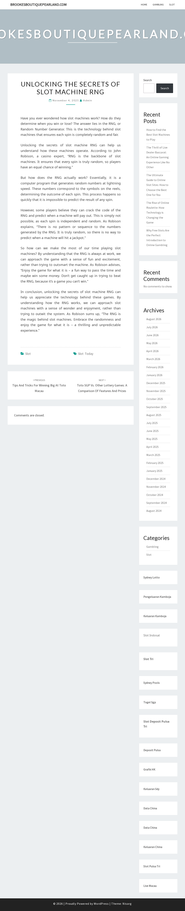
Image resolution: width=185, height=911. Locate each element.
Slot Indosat (151, 635)
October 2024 (154, 495)
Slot (172, 4)
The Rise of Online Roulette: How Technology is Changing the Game (157, 212)
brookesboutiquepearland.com (38, 4)
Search (147, 80)
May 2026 (152, 343)
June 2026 (152, 335)
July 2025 (152, 423)
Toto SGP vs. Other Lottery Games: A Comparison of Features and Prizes (102, 385)
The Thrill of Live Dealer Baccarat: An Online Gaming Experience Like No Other (158, 157)
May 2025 (152, 439)
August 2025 (153, 415)
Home (144, 4)
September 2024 (156, 503)
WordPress (101, 903)
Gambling (158, 4)
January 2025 (154, 471)
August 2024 (153, 510)
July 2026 (152, 327)
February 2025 (155, 463)
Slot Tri (148, 659)
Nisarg (127, 903)
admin (87, 100)
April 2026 (152, 351)
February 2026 (155, 367)
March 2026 (153, 359)
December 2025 (155, 383)
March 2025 (153, 455)
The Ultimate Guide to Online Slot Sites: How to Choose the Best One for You (157, 185)
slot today (85, 354)
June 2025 (152, 431)
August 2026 (153, 319)
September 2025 (156, 407)
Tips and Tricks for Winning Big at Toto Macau (39, 385)
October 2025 (154, 399)
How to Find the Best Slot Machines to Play (158, 134)
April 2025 (152, 447)
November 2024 (156, 486)
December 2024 (155, 479)
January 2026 (154, 375)
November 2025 (156, 391)
